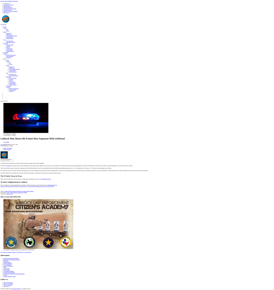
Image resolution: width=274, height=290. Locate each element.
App (4, 39)
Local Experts (9, 50)
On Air (5, 28)
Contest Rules (9, 48)
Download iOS (9, 41)
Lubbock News (9, 193)
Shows (7, 30)
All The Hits (3, 24)
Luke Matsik (3, 144)
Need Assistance (7, 262)
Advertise (8, 57)
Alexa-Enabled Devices (11, 35)
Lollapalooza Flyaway (8, 4)
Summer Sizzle (6, 6)
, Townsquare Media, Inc (16, 288)
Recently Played (10, 38)
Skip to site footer (14, 1)
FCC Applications (7, 264)
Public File (5, 261)
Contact (5, 53)
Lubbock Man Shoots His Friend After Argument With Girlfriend (19, 191)
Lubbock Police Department (16, 192)
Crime (8, 192)
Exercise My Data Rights (9, 272)
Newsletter (5, 52)
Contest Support (10, 51)
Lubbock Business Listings (9, 276)
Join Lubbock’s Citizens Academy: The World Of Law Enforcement (16, 252)
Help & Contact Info (11, 55)
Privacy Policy (6, 270)
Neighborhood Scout (46, 179)
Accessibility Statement (8, 271)
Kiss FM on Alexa (7, 10)
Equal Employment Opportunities (11, 258)
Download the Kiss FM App (9, 8)
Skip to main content (5, 1)
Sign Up (8, 47)
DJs (7, 29)
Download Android (10, 42)
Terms (4, 267)
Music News (6, 12)
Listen (4, 32)
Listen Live (8, 33)
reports (8, 165)
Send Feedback (9, 56)
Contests (8, 46)
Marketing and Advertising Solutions (11, 259)
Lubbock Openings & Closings (10, 11)
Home (4, 26)
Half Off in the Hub (7, 7)
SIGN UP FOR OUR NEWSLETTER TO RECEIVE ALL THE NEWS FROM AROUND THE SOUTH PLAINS (27, 186)
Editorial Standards (7, 263)
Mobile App (9, 34)
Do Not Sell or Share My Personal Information (13, 273)
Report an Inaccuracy (8, 266)
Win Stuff (5, 43)
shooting (25, 192)
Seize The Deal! (10, 44)
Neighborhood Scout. (52, 185)
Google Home (9, 37)
